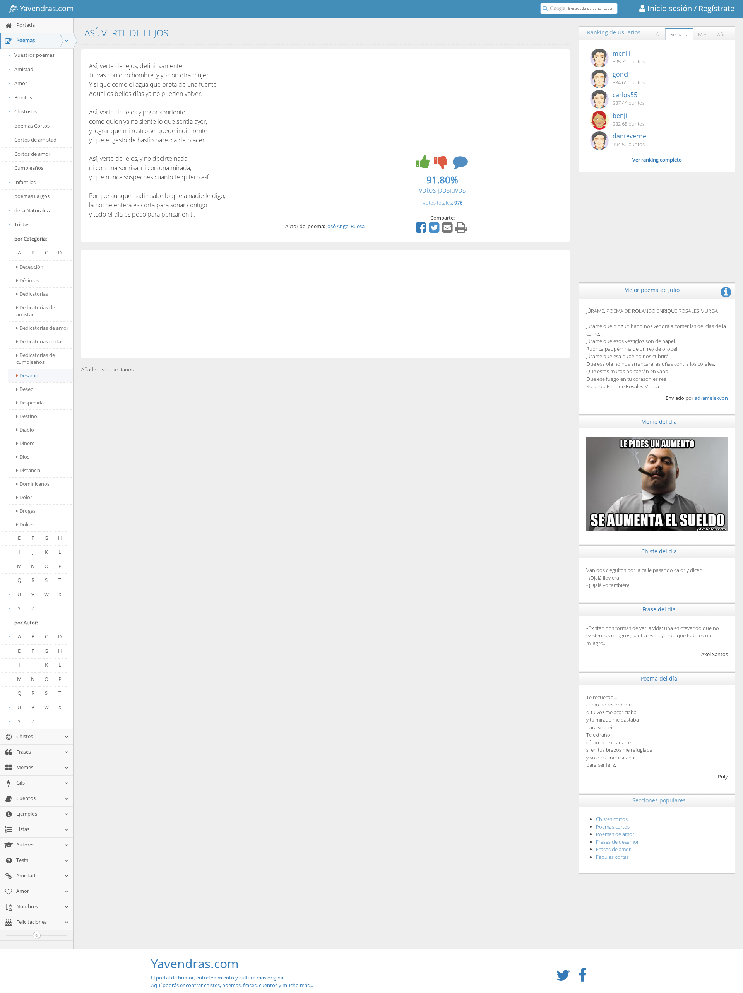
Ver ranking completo (657, 159)
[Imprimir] (462, 230)
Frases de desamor (617, 841)
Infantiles (25, 182)
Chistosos (25, 111)
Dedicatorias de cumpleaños (35, 358)
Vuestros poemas (34, 54)
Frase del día (659, 609)
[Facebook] (422, 230)
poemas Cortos (32, 125)
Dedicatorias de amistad (35, 311)
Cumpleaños (28, 167)
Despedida (31, 402)
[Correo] (448, 230)
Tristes (21, 224)
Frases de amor (613, 849)
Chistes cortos (612, 819)
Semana (679, 34)
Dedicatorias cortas (41, 341)
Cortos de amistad (35, 139)
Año (721, 34)
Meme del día (659, 421)
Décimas (29, 280)
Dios (24, 456)
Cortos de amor (32, 153)
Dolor (25, 497)
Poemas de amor (615, 834)
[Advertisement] (325, 304)
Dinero (27, 443)
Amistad (23, 69)
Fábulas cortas (612, 856)
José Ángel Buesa (345, 226)
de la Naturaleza (32, 210)
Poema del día (658, 678)
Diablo (26, 429)
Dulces (26, 524)
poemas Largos (32, 196)
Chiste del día (659, 551)
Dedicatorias (33, 293)
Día (657, 34)
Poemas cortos (613, 826)
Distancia (29, 470)
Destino (28, 416)
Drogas (27, 510)
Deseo (26, 389)
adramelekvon (711, 397)
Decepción (31, 266)
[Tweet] (435, 230)
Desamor (29, 375)
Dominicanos (34, 483)
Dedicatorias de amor (43, 327)
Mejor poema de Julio (652, 289)
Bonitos (23, 97)
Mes (702, 34)
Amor (20, 83)
